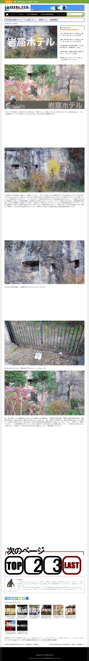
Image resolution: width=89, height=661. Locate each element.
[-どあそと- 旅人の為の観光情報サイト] (7, 14)
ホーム (13, 14)
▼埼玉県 (12, 638)
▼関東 (60, 638)
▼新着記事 (34, 638)
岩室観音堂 (29, 640)
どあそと (21, 14)
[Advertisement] (44, 132)
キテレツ (19, 640)
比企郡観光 (49, 640)
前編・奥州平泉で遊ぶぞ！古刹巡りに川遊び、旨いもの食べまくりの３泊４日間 (35, 1)
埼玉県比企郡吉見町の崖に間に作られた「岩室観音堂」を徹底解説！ (22, 644)
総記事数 (54, 640)
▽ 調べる (75, 638)
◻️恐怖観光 (9, 640)
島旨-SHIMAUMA (32, 14)
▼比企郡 (47, 638)
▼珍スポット (54, 638)
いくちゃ (14, 23)
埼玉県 (23, 640)
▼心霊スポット (26, 638)
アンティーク (61, 14)
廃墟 (33, 640)
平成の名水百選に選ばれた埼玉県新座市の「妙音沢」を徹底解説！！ (66, 644)
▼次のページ (41, 638)
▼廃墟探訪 (18, 638)
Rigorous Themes (56, 658)
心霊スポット (38, 640)
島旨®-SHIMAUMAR (47, 14)
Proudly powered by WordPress (36, 658)
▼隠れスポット (67, 638)
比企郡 (44, 640)
